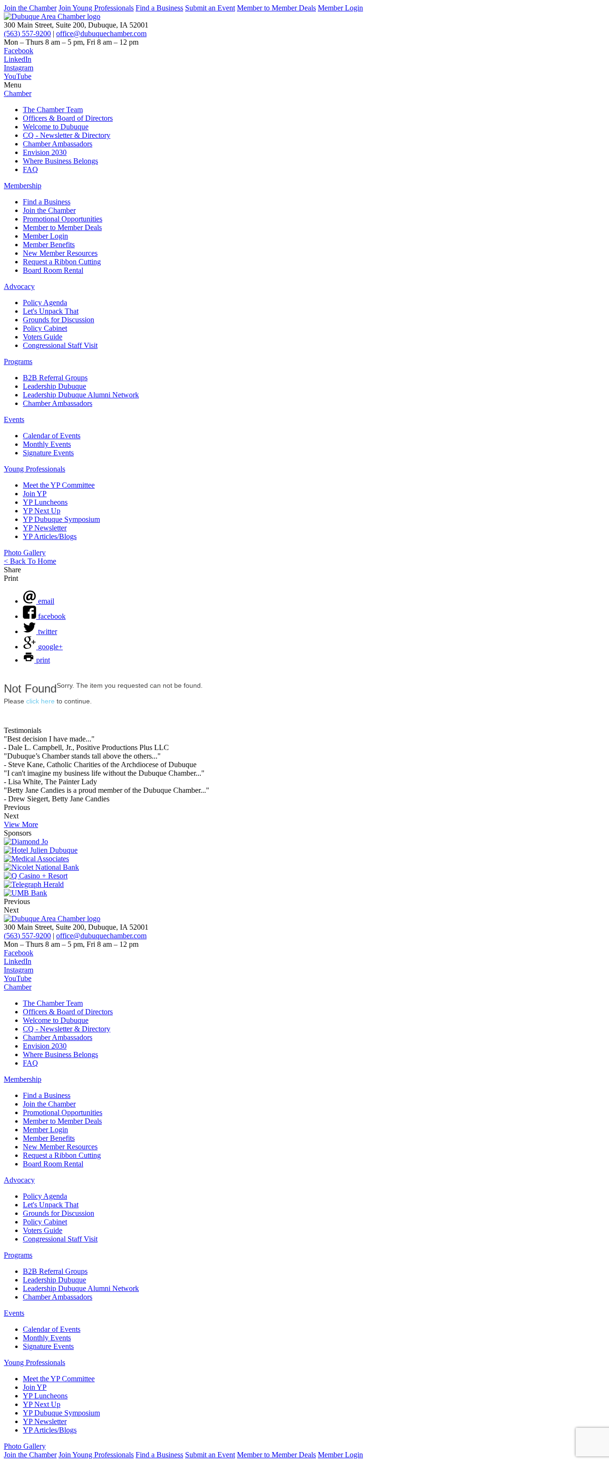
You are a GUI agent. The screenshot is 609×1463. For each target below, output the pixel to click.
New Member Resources (60, 253)
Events (14, 419)
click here (40, 701)
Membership (22, 186)
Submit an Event (210, 8)
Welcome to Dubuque (55, 127)
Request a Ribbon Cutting (62, 262)
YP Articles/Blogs (50, 536)
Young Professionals (34, 469)
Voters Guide (42, 337)
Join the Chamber (30, 8)
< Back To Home (30, 561)
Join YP (35, 494)
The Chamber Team (53, 110)
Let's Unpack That (51, 311)
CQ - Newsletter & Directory (66, 135)
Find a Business (159, 8)
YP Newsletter (45, 528)
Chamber (17, 93)
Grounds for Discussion (58, 320)
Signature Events (48, 453)
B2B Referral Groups (55, 378)
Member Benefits (49, 245)
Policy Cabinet (45, 328)
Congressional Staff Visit (60, 345)
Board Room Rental (53, 270)
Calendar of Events (51, 436)
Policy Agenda (45, 302)
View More (21, 824)
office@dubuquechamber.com (101, 33)
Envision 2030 (45, 152)
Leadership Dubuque (54, 386)
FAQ (30, 169)
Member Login (340, 8)
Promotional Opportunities (62, 219)
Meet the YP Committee (59, 485)
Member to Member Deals (276, 8)
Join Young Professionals (96, 8)
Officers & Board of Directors (68, 118)
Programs (18, 361)
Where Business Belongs (60, 161)
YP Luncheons (45, 502)
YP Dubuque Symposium (61, 519)
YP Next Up (41, 511)
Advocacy (19, 286)
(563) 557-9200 (27, 33)
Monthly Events (47, 444)
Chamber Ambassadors (57, 144)
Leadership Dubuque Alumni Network (81, 395)
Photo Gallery (25, 553)
